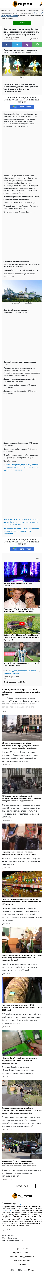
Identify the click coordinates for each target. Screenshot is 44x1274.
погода (16, 673)
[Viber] (27, 44)
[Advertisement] (22, 150)
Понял (22, 23)
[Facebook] (7, 44)
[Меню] (4, 4)
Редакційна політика (22, 1253)
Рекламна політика (22, 1260)
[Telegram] (17, 44)
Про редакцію (22, 1249)
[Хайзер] (22, 4)
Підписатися (25, 107)
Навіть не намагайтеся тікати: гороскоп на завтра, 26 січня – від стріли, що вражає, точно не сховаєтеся (22, 522)
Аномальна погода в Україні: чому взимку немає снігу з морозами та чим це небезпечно (21, 530)
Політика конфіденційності (22, 1256)
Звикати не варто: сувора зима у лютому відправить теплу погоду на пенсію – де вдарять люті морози (21, 467)
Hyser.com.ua (24, 1205)
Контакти (22, 1264)
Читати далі (22, 1186)
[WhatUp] (37, 44)
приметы (7, 673)
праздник (13, 671)
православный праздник (28, 671)
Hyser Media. (28, 1270)
